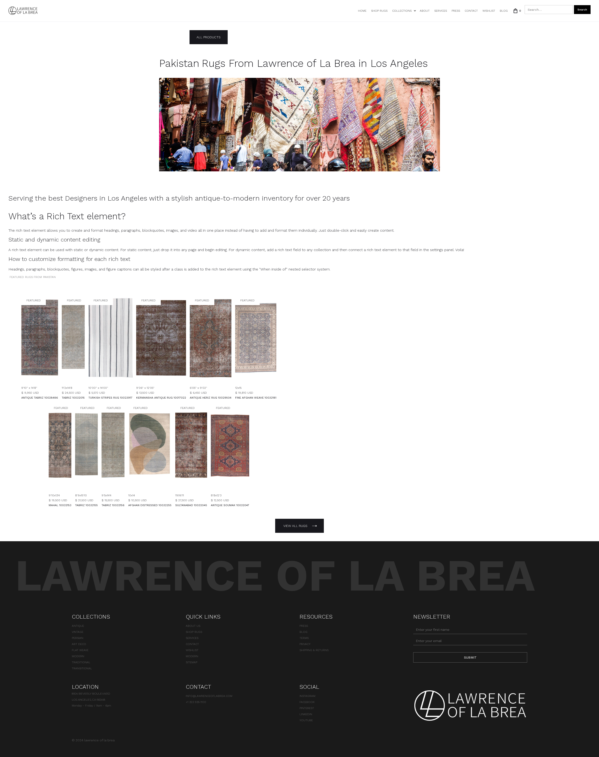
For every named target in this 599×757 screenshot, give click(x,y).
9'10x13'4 (54, 495)
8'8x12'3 (216, 495)
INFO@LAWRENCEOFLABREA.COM (209, 696)
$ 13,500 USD (145, 392)
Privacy (305, 644)
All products (209, 37)
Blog (504, 10)
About (425, 10)
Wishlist (192, 650)
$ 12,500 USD (220, 500)
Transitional (82, 668)
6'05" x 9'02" (198, 387)
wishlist (488, 10)
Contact (471, 10)
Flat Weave (80, 650)
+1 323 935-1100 (196, 702)
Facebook (307, 702)
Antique (78, 625)
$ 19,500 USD (58, 500)
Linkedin (306, 714)
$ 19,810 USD (244, 392)
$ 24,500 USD (71, 392)
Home (362, 10)
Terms (304, 638)
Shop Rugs (379, 10)
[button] (403, 11)
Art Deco (79, 644)
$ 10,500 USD (137, 500)
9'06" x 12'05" (145, 387)
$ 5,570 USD (96, 392)
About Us (193, 625)
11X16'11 (179, 495)
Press (456, 10)
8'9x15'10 (81, 495)
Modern (78, 656)
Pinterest (307, 708)
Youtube (306, 720)
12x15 (238, 387)
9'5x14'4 (106, 495)
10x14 (131, 495)
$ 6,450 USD (198, 392)
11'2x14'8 (67, 387)
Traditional (81, 662)
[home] (23, 11)
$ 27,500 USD (184, 500)
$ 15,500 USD (111, 500)
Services (440, 10)
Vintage (77, 632)
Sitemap (191, 662)
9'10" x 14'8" (29, 387)
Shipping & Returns (314, 650)
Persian (77, 638)
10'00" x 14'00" (98, 387)
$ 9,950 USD (30, 392)
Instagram (307, 696)
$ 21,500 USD (84, 500)
